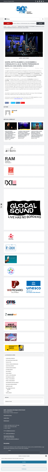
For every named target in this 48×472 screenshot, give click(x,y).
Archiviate (24, 68)
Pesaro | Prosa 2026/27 (10, 378)
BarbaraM (11, 68)
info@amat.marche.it (10, 430)
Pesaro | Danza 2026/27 (10, 380)
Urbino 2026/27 (9, 392)
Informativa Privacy (8, 415)
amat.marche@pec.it (10, 433)
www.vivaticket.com (18, 98)
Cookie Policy (6, 418)
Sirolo (8, 391)
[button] (46, 456)
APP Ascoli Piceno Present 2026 (11, 360)
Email (42, 68)
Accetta (24, 462)
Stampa (37, 68)
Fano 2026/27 (8, 371)
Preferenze (24, 469)
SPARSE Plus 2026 (9, 386)
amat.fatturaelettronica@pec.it (12, 439)
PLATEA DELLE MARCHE (10, 358)
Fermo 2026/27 (9, 373)
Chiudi (24, 465)
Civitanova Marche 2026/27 (11, 367)
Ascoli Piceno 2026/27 (10, 365)
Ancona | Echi (8, 362)
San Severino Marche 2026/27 (11, 384)
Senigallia (8, 389)
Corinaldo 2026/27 (9, 369)
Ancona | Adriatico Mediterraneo (12, 363)
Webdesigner (6, 420)
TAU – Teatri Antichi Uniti (10, 388)
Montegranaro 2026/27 (10, 376)
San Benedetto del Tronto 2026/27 (12, 382)
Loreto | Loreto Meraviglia (11, 375)
